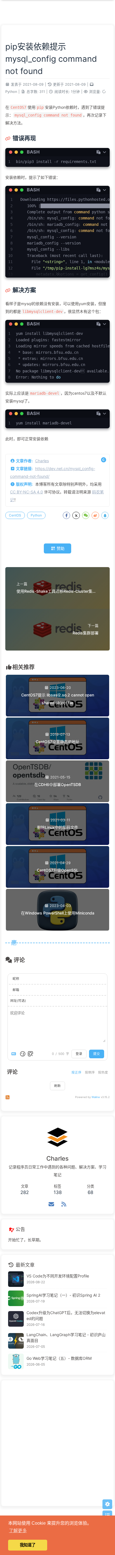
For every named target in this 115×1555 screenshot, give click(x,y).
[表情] (22, 1053)
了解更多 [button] (18, 1530)
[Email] (51, 1204)
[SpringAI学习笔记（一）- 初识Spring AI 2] (16, 1298)
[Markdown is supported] (14, 1053)
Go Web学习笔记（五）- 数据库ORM (59, 1358)
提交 (96, 1054)
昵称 (16, 979)
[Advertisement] (57, 1443)
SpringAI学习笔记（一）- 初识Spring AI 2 (63, 1295)
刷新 (57, 1086)
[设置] (107, 1504)
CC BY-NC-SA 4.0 (26, 492)
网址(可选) (18, 1001)
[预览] (30, 1053)
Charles (42, 460)
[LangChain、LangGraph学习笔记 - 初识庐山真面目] (16, 1341)
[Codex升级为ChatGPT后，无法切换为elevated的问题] (16, 1319)
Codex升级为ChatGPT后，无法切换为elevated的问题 (66, 1315)
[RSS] (63, 1204)
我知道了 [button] (27, 1545)
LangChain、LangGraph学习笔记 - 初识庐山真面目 (66, 1337)
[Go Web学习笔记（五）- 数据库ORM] (16, 1361)
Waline (96, 1097)
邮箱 (16, 990)
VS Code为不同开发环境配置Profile (58, 1276)
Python (11, 92)
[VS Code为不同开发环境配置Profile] (16, 1279)
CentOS (15, 515)
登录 (79, 1054)
